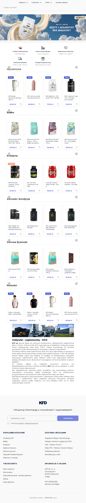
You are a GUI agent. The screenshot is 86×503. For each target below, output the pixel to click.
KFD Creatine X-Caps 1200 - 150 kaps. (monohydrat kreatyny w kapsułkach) (71, 98)
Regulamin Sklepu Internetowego (57, 438)
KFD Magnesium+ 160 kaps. (32, 227)
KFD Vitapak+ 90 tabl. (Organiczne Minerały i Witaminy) (15, 227)
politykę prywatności (31, 423)
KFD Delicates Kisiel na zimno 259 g (33, 270)
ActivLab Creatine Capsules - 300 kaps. (71, 183)
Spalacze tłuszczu (9, 448)
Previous (9, 67)
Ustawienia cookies (36, 498)
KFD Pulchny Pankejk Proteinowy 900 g (52, 271)
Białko (10, 112)
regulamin (21, 423)
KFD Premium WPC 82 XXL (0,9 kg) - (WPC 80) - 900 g (14, 141)
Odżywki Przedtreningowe (13, 454)
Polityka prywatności (52, 451)
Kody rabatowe (8, 482)
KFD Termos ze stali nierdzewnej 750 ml (33, 97)
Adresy (5, 479)
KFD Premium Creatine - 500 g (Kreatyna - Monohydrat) (13, 184)
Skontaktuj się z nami (52, 454)
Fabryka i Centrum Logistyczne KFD (58, 441)
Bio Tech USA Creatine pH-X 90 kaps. (32, 184)
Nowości (12, 285)
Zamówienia (7, 472)
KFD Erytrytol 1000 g (14, 270)
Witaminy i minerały (10, 458)
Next (76, 67)
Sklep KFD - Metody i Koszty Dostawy (59, 448)
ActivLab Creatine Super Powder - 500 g (52, 184)
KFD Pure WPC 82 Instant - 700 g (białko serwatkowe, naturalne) (33, 141)
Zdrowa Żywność (17, 242)
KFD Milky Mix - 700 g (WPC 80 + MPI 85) (52, 97)
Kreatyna (12, 156)
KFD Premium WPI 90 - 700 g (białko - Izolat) (70, 141)
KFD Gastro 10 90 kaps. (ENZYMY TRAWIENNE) (51, 227)
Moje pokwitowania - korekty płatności (17, 475)
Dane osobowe (8, 469)
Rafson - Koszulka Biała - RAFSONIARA (14, 313)
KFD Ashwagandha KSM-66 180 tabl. (70, 227)
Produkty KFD (8, 438)
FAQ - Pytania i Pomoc (53, 445)
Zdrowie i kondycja (18, 199)
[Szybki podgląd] (21, 104)
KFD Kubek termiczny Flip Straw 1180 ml (14, 98)
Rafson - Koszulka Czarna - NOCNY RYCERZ (32, 314)
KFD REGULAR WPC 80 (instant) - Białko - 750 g (52, 141)
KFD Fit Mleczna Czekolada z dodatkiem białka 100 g (69, 271)
